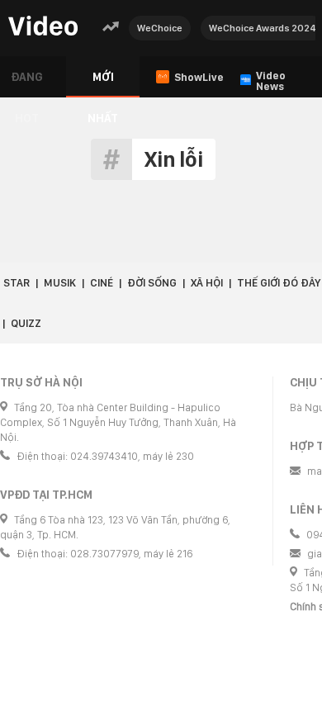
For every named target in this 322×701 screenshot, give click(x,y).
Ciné (101, 283)
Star (16, 283)
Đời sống (152, 283)
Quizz (26, 323)
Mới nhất (103, 83)
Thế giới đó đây (278, 283)
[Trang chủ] (43, 27)
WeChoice (159, 28)
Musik (60, 283)
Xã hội (207, 283)
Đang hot (27, 83)
